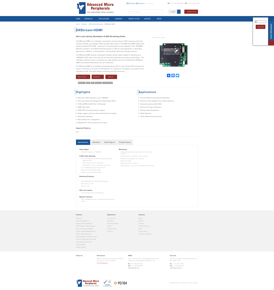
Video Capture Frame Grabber (85, 226)
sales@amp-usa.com (176, 268)
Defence (110, 231)
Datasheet (96, 77)
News (159, 19)
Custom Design (81, 247)
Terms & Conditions (145, 234)
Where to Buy (134, 19)
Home (78, 19)
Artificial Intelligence (82, 221)
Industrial (110, 221)
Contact (147, 19)
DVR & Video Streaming (96, 24)
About (141, 218)
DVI (93, 83)
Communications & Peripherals (86, 239)
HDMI (88, 83)
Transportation (112, 229)
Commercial (111, 218)
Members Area (191, 12)
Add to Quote (82, 77)
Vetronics (79, 218)
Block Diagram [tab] (109, 142)
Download (260, 27)
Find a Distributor (144, 226)
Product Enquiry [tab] (125, 142)
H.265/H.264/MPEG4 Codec (86, 231)
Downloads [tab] (96, 142)
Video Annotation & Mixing (84, 229)
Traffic (109, 226)
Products (89, 19)
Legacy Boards (80, 244)
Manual (110, 77)
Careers (141, 221)
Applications (104, 19)
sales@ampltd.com (133, 268)
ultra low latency (107, 83)
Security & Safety (112, 223)
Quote (175, 12)
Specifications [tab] (83, 142)
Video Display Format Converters (86, 237)
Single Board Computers (84, 242)
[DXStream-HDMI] (173, 55)
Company (118, 19)
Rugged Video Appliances (84, 223)
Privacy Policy (143, 231)
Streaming (98, 83)
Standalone (82, 83)
